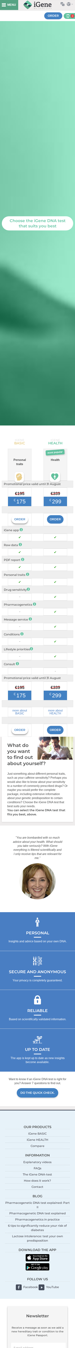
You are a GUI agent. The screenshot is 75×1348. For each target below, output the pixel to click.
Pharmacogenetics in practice (37, 1219)
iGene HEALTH (37, 1140)
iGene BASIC (37, 1133)
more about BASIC (19, 712)
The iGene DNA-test (37, 1174)
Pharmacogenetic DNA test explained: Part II (37, 1205)
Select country (71, 4)
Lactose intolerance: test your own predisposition (37, 1238)
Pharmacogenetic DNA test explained (37, 1213)
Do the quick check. (37, 1092)
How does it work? (37, 1180)
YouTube (52, 1287)
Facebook (30, 1287)
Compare (37, 1146)
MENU (11, 4)
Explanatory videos (37, 1162)
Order (53, 15)
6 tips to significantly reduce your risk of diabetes (37, 1228)
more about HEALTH (55, 712)
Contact (37, 1187)
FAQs (37, 1168)
